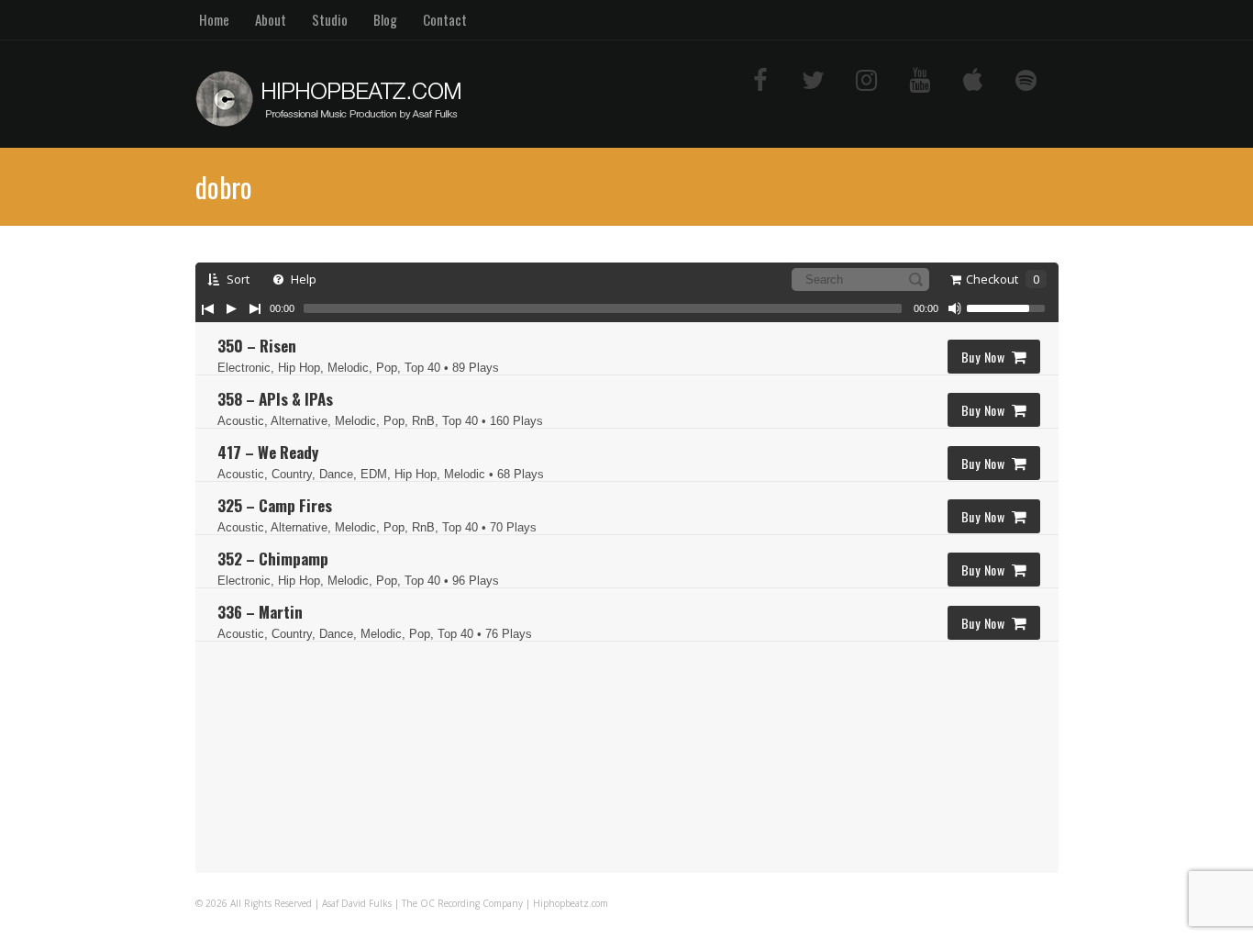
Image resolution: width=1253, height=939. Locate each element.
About (270, 19)
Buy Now (983, 356)
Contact (445, 19)
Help (302, 279)
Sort (236, 279)
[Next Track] (255, 308)
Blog (385, 19)
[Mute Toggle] (955, 308)
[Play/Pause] (231, 308)
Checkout (1002, 279)
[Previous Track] (207, 308)
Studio (330, 19)
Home (214, 19)
